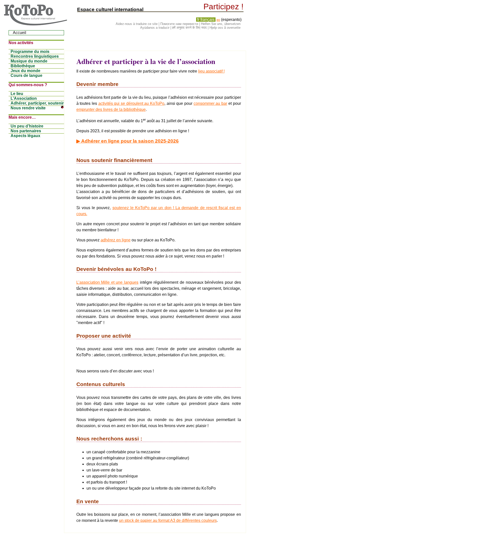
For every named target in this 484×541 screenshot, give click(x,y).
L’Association (24, 98)
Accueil (19, 32)
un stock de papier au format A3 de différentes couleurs (168, 520)
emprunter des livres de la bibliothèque (111, 109)
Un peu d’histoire (27, 126)
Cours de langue (26, 75)
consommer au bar (210, 103)
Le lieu (17, 93)
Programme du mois (30, 51)
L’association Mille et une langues (107, 282)
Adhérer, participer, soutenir (37, 103)
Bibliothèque (23, 66)
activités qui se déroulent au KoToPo (131, 103)
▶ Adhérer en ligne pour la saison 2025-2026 (127, 141)
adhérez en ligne (116, 240)
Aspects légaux (25, 136)
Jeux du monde (25, 71)
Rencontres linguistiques (35, 56)
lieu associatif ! (211, 71)
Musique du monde (29, 61)
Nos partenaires (26, 131)
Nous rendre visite (28, 108)
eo (218, 20)
